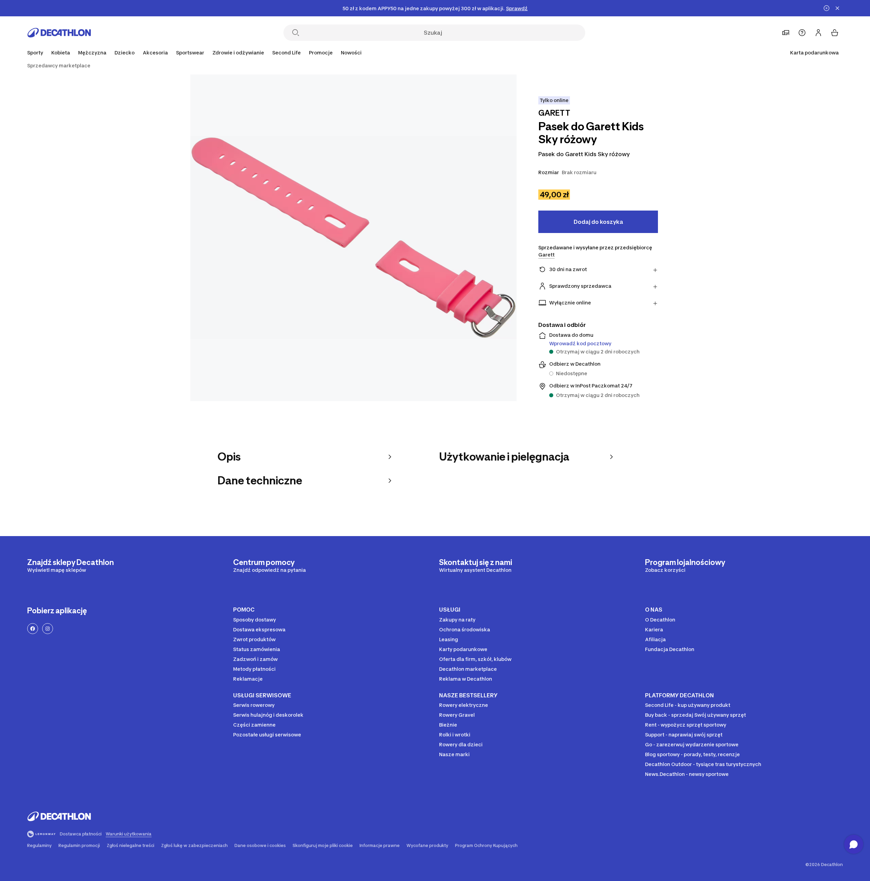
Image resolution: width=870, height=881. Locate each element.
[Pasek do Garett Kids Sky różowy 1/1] (353, 237)
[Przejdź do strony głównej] (59, 32)
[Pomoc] (802, 32)
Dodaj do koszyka (598, 221)
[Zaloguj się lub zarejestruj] (818, 32)
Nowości (351, 52)
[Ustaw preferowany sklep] (786, 32)
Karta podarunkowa (814, 52)
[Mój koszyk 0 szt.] (834, 32)
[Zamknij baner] (837, 8)
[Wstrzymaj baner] (826, 8)
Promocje (321, 52)
